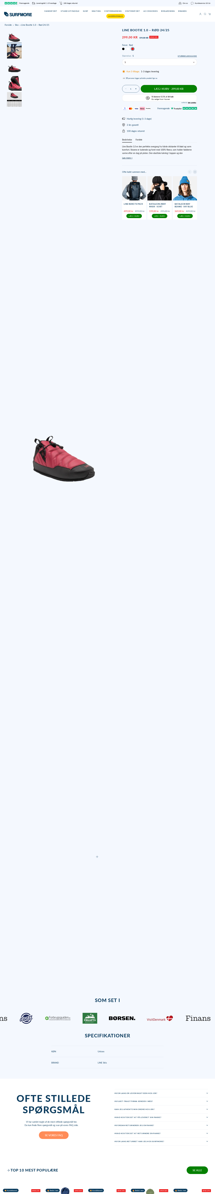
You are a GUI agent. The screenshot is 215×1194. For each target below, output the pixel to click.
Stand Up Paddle (70, 11)
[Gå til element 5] (14, 99)
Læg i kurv (134, 216)
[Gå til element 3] (14, 67)
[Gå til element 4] (14, 83)
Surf (85, 11)
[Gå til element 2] (14, 51)
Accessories (150, 11)
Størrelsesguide (187, 56)
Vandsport (50, 11)
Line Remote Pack (133, 204)
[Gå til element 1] (14, 35)
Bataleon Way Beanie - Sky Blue (184, 205)
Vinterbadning (113, 11)
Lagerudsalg (115, 16)
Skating (96, 11)
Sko (17, 25)
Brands (182, 11)
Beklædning (168, 11)
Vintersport (132, 11)
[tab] (33, 1170)
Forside (8, 25)
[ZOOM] (97, 857)
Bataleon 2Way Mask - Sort (157, 205)
